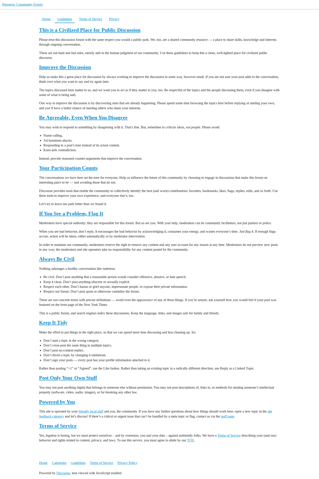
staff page (227, 416)
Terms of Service (90, 19)
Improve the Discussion (65, 67)
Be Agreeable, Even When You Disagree (83, 117)
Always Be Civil (56, 259)
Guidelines (64, 19)
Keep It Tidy (53, 322)
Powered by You (57, 402)
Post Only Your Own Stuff (68, 378)
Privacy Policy (127, 463)
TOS (190, 440)
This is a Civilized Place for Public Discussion (89, 30)
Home (43, 463)
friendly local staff (91, 411)
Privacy (114, 19)
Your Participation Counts (68, 168)
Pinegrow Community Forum (22, 4)
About (46, 19)
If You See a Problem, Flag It (71, 213)
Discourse (63, 473)
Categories (59, 463)
